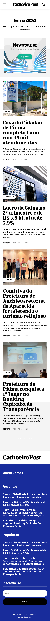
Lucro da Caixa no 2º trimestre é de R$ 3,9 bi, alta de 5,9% (24, 215)
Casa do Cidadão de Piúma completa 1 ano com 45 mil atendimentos (22, 132)
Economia (9, 197)
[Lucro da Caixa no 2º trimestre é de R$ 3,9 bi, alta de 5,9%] (25, 184)
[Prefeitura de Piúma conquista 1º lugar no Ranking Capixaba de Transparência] (25, 360)
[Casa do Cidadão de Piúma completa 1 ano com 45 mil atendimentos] (25, 98)
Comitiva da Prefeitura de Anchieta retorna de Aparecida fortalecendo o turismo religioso (24, 303)
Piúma (7, 111)
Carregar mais (24, 438)
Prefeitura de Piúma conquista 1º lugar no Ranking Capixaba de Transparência (23, 396)
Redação (6, 159)
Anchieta (9, 280)
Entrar (25, 601)
